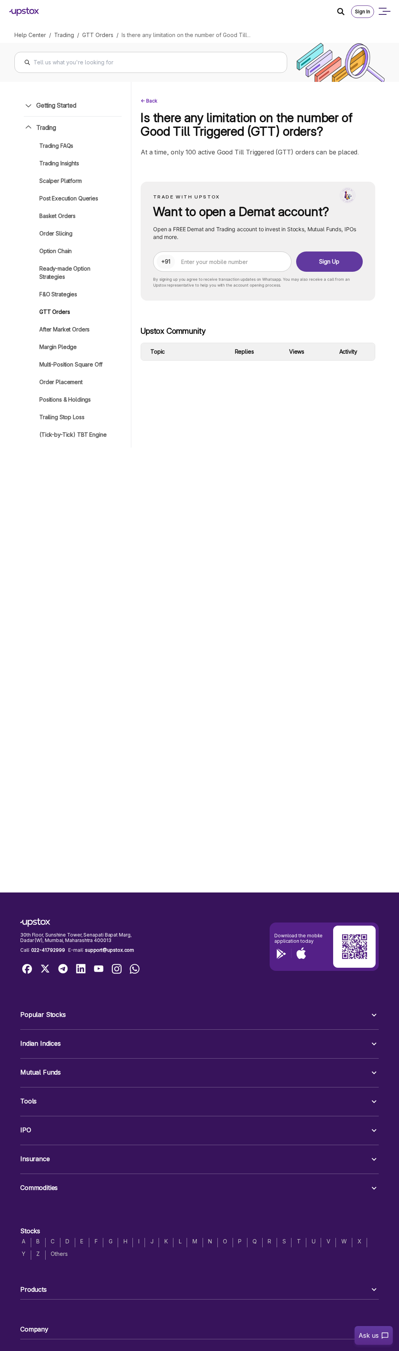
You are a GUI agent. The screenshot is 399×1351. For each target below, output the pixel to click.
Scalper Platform (60, 180)
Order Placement (61, 382)
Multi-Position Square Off (70, 364)
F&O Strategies (58, 294)
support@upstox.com (109, 950)
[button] (199, 1015)
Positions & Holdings (65, 399)
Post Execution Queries (68, 198)
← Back (149, 101)
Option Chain (55, 251)
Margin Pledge (58, 347)
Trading (64, 35)
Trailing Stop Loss (61, 417)
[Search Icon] (344, 12)
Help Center (30, 35)
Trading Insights (59, 163)
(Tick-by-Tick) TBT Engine (73, 434)
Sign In (362, 11)
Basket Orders (57, 215)
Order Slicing (55, 233)
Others (59, 1253)
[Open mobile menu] (384, 11)
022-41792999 (48, 950)
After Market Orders (64, 329)
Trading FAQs (56, 145)
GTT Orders (97, 35)
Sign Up (329, 261)
